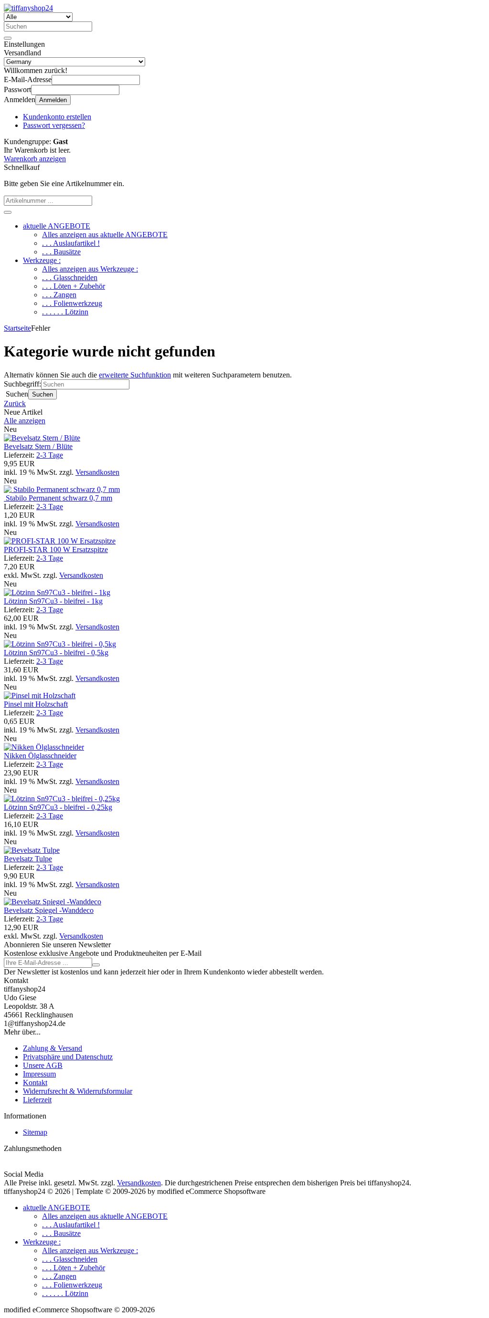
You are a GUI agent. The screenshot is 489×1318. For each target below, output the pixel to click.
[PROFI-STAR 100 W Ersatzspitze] (60, 541)
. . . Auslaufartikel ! (71, 243)
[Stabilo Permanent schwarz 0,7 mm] (62, 489)
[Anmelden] (96, 964)
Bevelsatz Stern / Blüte (38, 446)
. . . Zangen (59, 295)
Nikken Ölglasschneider (40, 756)
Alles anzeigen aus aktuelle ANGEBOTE (105, 234)
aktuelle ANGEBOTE (56, 226)
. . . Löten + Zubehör (73, 286)
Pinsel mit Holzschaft (36, 704)
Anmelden (53, 100)
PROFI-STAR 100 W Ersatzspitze (56, 549)
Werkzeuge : (42, 260)
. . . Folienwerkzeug (72, 303)
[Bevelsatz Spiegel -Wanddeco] (52, 902)
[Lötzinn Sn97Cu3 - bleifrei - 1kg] (57, 592)
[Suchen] (7, 38)
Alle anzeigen (24, 421)
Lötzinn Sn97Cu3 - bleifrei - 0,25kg (58, 807)
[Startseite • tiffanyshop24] (28, 8)
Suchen (42, 394)
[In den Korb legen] (7, 212)
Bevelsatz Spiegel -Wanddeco (49, 910)
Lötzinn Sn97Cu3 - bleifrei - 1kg (53, 601)
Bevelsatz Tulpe (28, 859)
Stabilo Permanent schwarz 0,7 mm (58, 498)
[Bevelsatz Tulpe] (32, 850)
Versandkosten (97, 472)
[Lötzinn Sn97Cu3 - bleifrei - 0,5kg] (60, 644)
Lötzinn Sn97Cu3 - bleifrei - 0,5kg (56, 653)
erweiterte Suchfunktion (135, 375)
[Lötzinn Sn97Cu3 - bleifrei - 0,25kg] (62, 799)
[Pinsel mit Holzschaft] (39, 695)
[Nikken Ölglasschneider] (44, 747)
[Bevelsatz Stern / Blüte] (42, 438)
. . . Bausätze (61, 252)
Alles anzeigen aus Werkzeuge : (90, 269)
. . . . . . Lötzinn (65, 312)
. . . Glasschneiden (69, 277)
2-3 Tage (49, 455)
